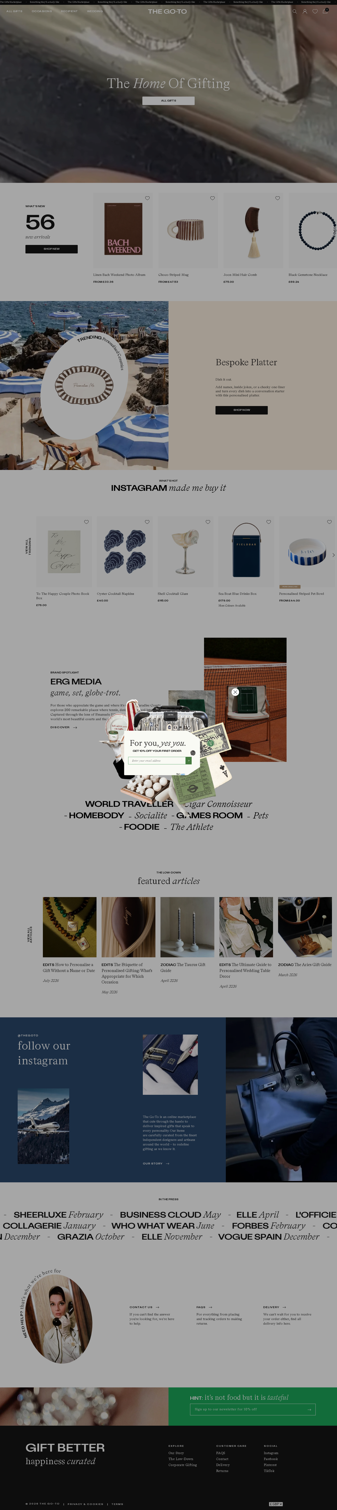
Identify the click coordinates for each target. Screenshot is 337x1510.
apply (183, 774)
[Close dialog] (235, 692)
